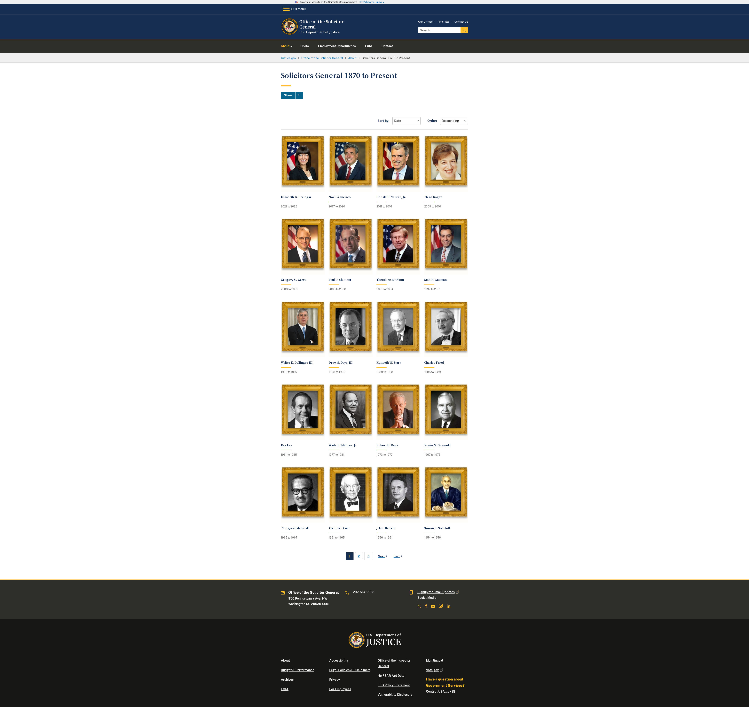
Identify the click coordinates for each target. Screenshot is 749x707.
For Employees (340, 689)
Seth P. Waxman (435, 280)
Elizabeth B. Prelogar (296, 197)
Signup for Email (436, 592)
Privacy (334, 679)
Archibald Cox (339, 528)
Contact (438, 691)
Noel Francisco (340, 197)
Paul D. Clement (340, 280)
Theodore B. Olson (390, 280)
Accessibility (338, 660)
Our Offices (425, 21)
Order (431, 121)
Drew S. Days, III (340, 363)
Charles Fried (434, 363)
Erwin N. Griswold (437, 445)
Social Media (426, 598)
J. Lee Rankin (385, 528)
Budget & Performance (297, 670)
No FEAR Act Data (391, 676)
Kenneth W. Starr (388, 363)
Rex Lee (286, 445)
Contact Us (461, 21)
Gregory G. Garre (293, 280)
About (285, 660)
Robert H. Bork (387, 445)
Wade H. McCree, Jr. (343, 445)
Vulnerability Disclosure (395, 694)
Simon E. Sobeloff (437, 528)
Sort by (383, 121)
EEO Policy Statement (394, 685)
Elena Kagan (433, 197)
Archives (287, 679)
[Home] (312, 34)
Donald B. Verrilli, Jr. (391, 197)
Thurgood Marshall (295, 528)
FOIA (284, 689)
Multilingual (434, 660)
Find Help (444, 21)
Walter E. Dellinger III (296, 363)
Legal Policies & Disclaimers (349, 670)
